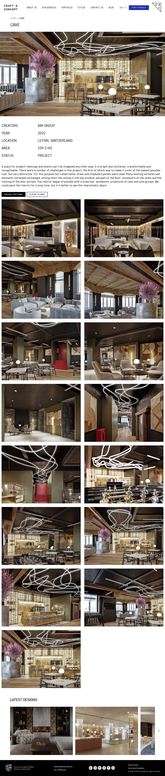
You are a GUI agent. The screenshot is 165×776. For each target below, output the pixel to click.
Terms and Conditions (136, 768)
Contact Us (97, 7)
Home (13, 18)
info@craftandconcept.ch (63, 766)
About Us (32, 7)
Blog (111, 7)
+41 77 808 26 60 (60, 770)
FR (125, 8)
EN (121, 8)
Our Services (49, 7)
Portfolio (66, 7)
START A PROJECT (139, 8)
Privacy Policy (133, 765)
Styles (81, 7)
